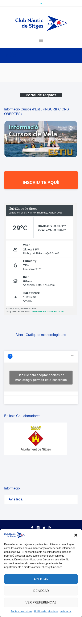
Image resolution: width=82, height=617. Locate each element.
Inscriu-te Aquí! (41, 182)
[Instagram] (38, 528)
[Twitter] (44, 528)
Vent (19, 335)
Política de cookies (21, 611)
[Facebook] (32, 528)
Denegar (41, 591)
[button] (76, 535)
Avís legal (65, 611)
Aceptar (41, 579)
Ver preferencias (41, 602)
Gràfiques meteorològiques (46, 335)
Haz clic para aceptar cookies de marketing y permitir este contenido (41, 377)
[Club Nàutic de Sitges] (41, 23)
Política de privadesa (46, 611)
